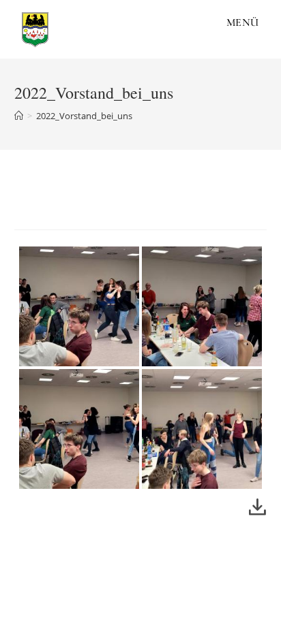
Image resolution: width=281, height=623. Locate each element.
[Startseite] (18, 116)
